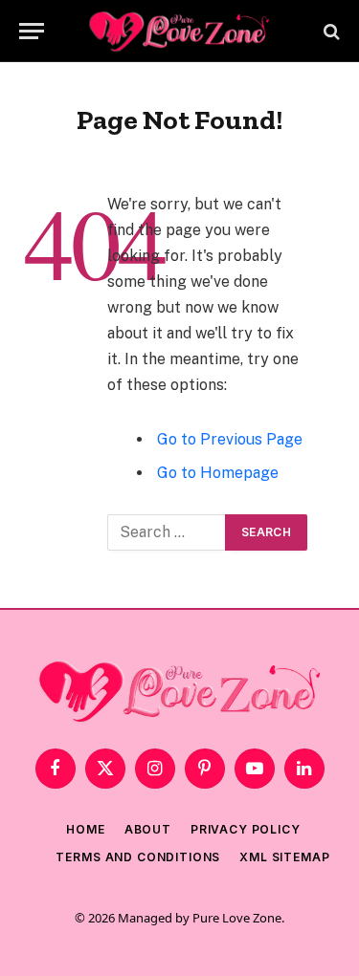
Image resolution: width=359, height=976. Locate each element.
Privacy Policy (246, 829)
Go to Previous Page (230, 439)
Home (85, 829)
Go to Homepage (218, 473)
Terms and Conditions (138, 857)
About (147, 829)
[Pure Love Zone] (180, 31)
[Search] (330, 31)
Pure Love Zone (236, 917)
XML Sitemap (284, 857)
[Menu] (31, 31)
